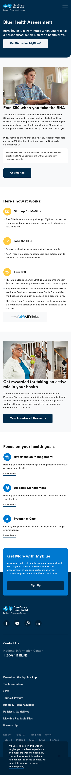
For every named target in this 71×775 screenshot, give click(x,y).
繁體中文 (21, 734)
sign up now (42, 222)
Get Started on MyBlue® (25, 43)
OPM (6, 691)
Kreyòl (42, 739)
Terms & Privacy (13, 697)
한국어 (48, 734)
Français (54, 739)
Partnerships (11, 725)
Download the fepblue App (20, 677)
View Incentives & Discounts (28, 418)
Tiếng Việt (35, 734)
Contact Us (11, 643)
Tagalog (7, 739)
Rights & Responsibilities (18, 704)
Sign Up (36, 585)
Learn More (9, 473)
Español (7, 734)
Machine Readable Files (18, 718)
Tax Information (13, 684)
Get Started (17, 172)
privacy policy (16, 766)
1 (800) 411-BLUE (15, 655)
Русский (20, 739)
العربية (32, 739)
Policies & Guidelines (16, 711)
